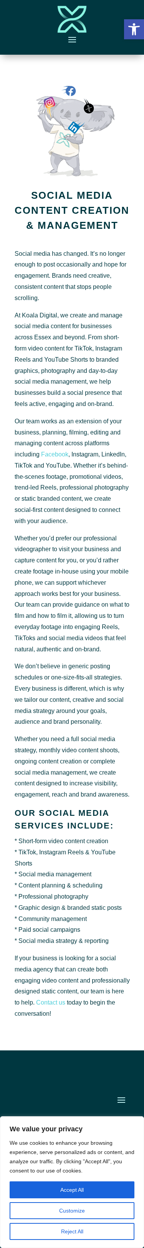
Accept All (72, 1190)
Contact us (50, 1002)
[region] (72, 1182)
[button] (134, 29)
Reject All (72, 1231)
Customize (72, 1211)
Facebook (54, 454)
